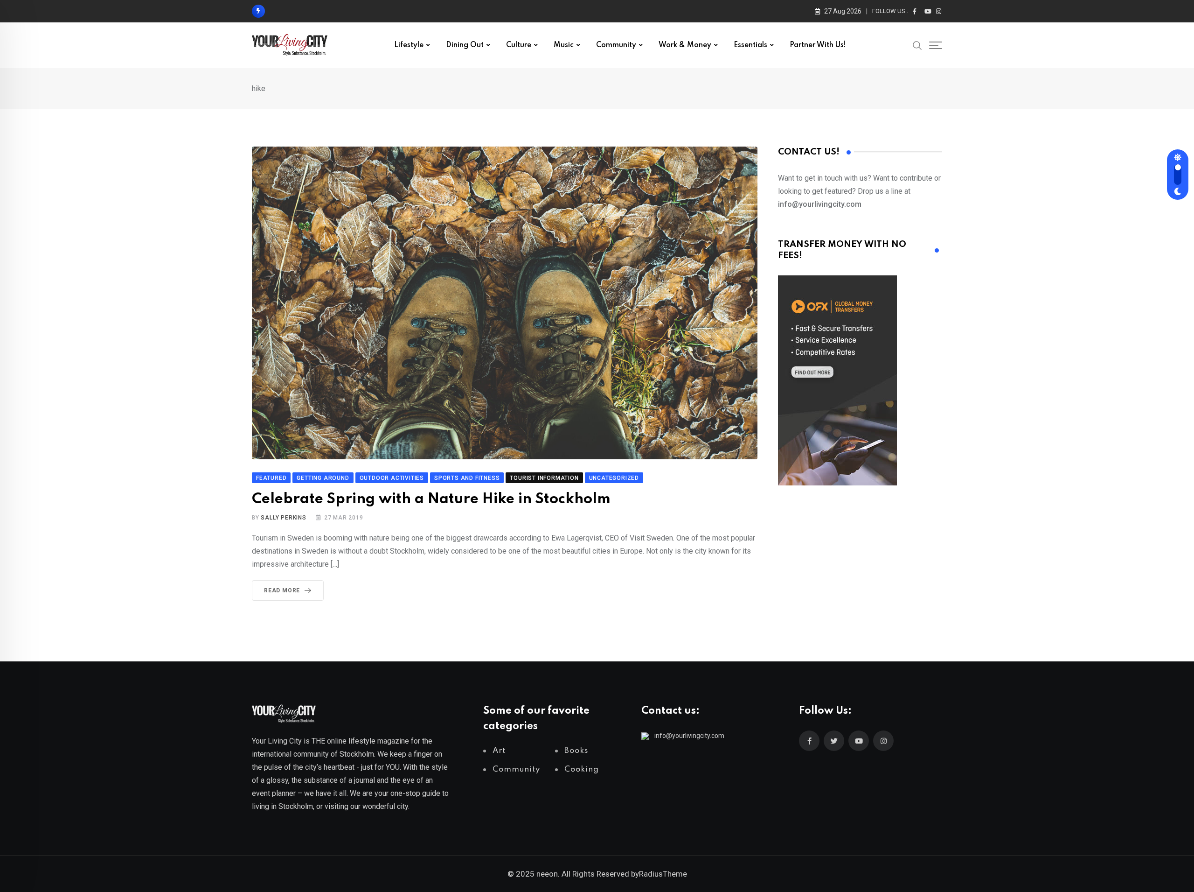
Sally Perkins (283, 517)
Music (564, 45)
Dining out (465, 45)
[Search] (917, 44)
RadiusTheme (663, 873)
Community (616, 45)
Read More (282, 590)
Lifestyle (408, 45)
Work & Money (685, 45)
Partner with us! (818, 45)
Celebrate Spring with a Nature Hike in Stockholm (431, 499)
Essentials (750, 45)
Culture (518, 45)
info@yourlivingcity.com (689, 735)
